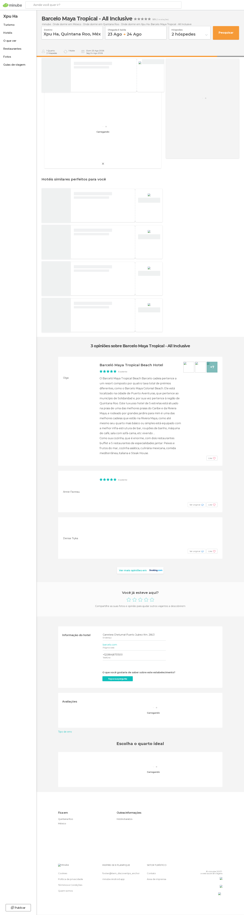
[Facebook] (203, 866)
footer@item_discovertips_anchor (121, 873)
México (62, 823)
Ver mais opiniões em (133, 570)
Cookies (62, 873)
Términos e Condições (70, 885)
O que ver (9, 40)
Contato (151, 873)
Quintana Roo (65, 819)
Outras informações (129, 812)
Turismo (9, 24)
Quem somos (65, 890)
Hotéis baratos (124, 819)
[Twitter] (208, 866)
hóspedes (185, 34)
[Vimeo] (214, 866)
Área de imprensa (156, 879)
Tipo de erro (65, 732)
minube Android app (113, 879)
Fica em (63, 812)
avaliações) (163, 19)
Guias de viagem (14, 64)
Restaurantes (12, 48)
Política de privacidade (70, 879)
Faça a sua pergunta (117, 679)
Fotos (7, 56)
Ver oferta (153, 61)
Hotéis (7, 32)
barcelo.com (110, 644)
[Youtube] (219, 866)
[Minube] (12, 5)
